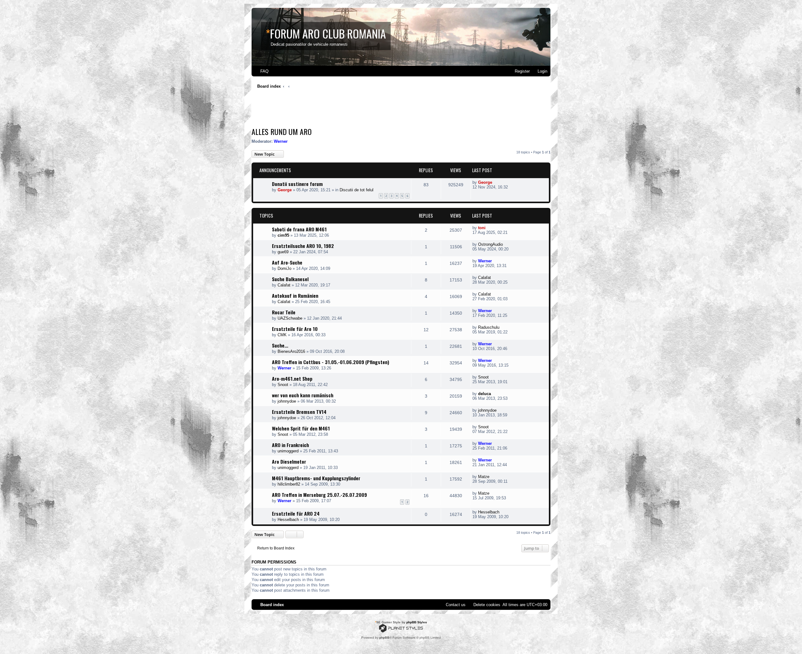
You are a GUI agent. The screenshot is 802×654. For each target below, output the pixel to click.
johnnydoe (287, 401)
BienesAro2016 (291, 351)
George (285, 190)
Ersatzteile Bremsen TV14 (299, 411)
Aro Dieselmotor (289, 461)
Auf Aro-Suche (287, 262)
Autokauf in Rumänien (295, 295)
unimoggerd (288, 451)
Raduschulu (488, 327)
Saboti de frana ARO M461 (299, 229)
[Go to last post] (495, 182)
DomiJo (284, 268)
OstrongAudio (490, 244)
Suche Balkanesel (290, 279)
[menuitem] (261, 71)
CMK (282, 334)
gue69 (283, 252)
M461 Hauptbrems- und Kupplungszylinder (316, 478)
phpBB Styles (416, 622)
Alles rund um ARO (282, 131)
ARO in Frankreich (290, 445)
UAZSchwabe (290, 318)
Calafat (284, 285)
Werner (281, 141)
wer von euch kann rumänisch (302, 395)
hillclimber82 (289, 484)
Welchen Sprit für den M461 (301, 428)
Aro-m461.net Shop (292, 378)
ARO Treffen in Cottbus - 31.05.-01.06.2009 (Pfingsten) (330, 362)
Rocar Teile (283, 312)
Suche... (280, 345)
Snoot (283, 384)
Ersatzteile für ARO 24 (296, 513)
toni (482, 227)
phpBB (384, 637)
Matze (483, 476)
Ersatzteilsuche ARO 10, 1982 (303, 246)
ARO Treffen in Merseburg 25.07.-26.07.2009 (319, 494)
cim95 (283, 235)
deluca (484, 393)
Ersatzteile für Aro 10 (295, 328)
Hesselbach (288, 519)
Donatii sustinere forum (297, 184)
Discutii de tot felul (356, 190)
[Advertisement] (366, 109)
